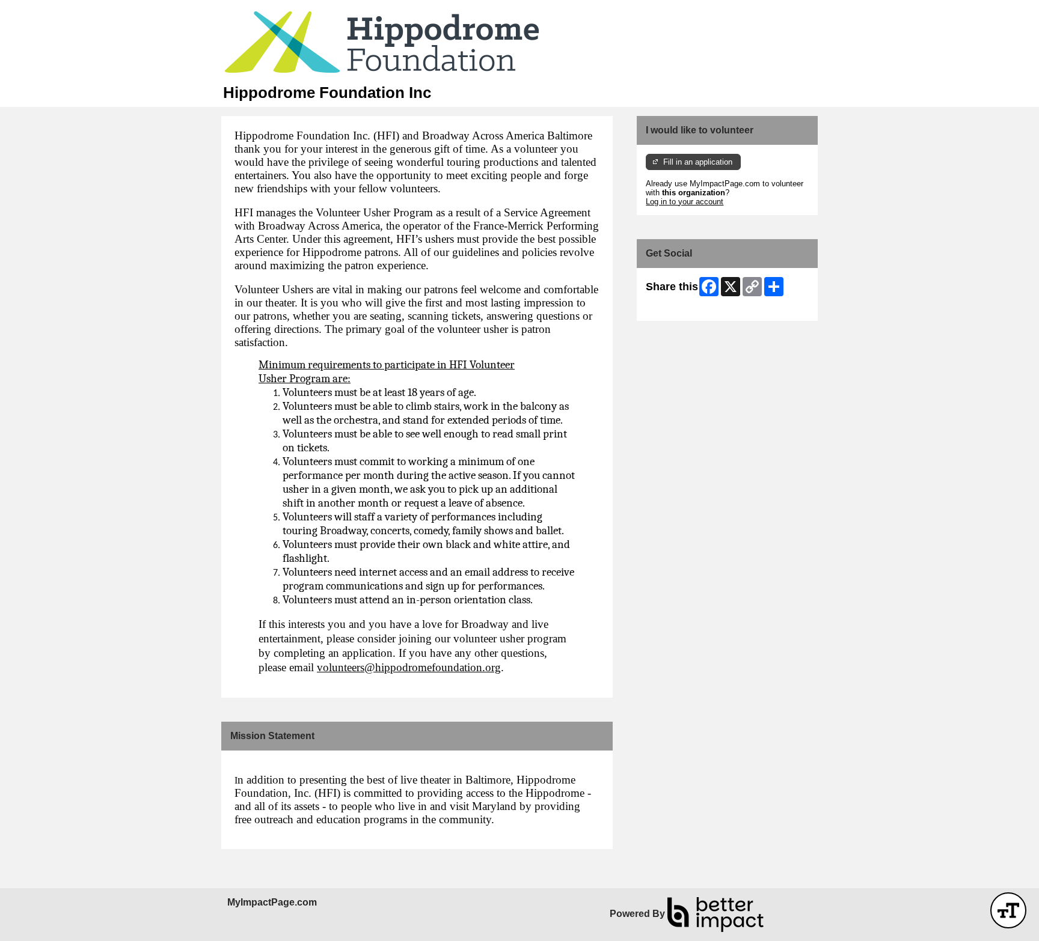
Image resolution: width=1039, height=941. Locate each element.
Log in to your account (684, 201)
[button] (1008, 910)
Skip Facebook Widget (685, 307)
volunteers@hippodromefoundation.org (409, 667)
